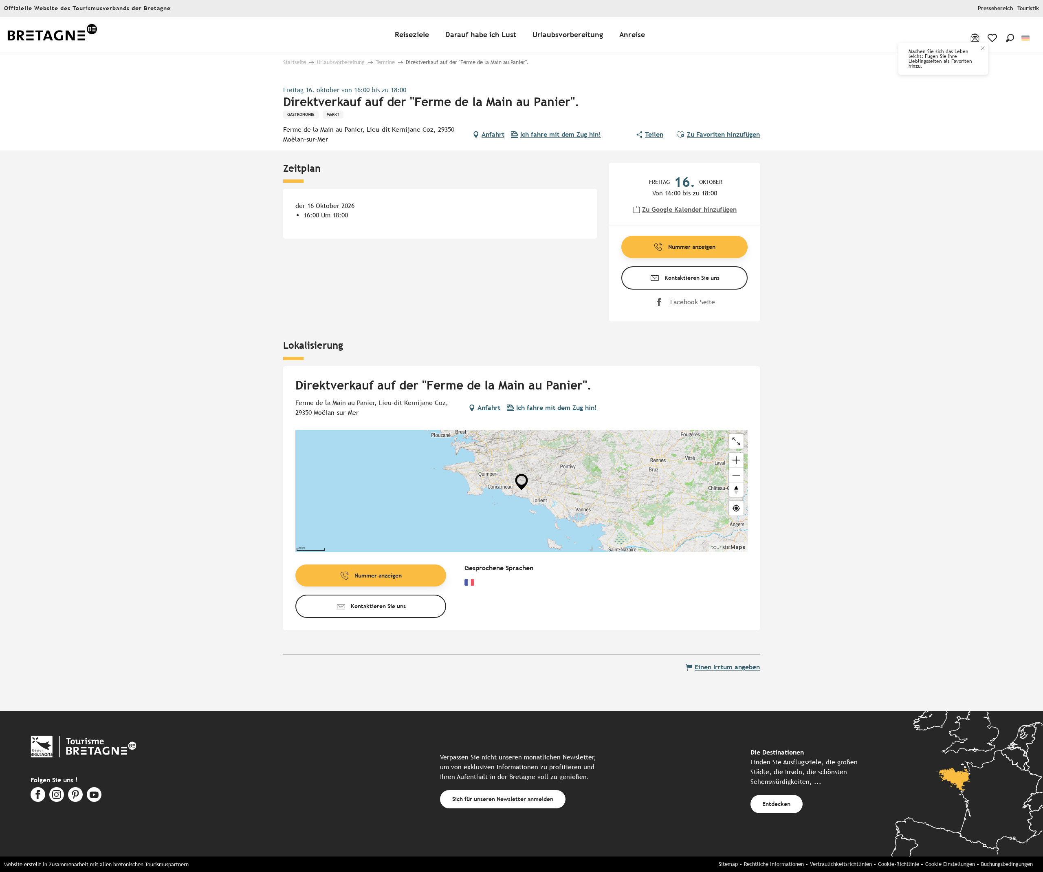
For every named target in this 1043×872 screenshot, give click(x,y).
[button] (1010, 38)
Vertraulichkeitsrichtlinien (841, 864)
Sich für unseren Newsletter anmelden (502, 798)
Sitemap (728, 864)
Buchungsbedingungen (1007, 864)
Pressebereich (995, 8)
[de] (1026, 38)
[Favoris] (993, 38)
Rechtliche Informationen (774, 864)
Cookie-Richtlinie (898, 864)
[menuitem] (52, 35)
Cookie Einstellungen (950, 864)
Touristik (1028, 8)
